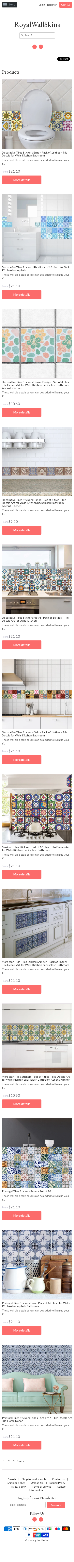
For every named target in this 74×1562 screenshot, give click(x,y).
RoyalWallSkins (37, 24)
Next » (20, 1461)
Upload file (37, 1482)
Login (42, 4)
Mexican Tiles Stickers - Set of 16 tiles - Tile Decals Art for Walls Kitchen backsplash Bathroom (35, 848)
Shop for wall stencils (34, 1479)
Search (12, 1479)
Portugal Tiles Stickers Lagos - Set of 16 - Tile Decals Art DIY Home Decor (37, 1419)
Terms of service (41, 1486)
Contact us (58, 1479)
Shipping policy (16, 1482)
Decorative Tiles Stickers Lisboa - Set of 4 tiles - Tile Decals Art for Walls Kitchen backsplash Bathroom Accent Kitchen (34, 503)
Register (52, 4)
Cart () (65, 4)
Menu (12, 4)
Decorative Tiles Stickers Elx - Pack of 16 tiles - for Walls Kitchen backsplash (36, 269)
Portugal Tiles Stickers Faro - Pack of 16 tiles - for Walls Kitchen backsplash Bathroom (36, 1304)
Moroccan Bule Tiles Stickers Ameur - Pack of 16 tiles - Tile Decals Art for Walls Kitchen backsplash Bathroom (35, 963)
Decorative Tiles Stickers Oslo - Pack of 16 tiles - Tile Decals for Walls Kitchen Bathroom (34, 734)
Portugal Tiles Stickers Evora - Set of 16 (26, 1191)
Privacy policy (18, 1486)
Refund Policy (57, 1482)
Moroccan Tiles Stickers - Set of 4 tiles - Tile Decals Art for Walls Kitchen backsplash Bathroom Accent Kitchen (36, 1078)
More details (21, 180)
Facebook (34, 47)
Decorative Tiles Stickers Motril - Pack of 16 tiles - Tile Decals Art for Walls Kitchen (35, 619)
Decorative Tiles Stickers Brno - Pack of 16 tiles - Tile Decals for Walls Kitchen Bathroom (34, 154)
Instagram (41, 47)
